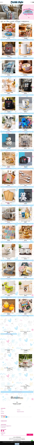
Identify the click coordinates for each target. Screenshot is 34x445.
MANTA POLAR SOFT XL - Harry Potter (25, 331)
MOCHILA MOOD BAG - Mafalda (8, 110)
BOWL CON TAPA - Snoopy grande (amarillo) (25, 239)
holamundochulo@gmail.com (6, 425)
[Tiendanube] (17, 437)
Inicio (1, 409)
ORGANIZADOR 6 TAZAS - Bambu (8, 92)
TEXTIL (4, 21)
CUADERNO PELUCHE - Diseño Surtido (9, 184)
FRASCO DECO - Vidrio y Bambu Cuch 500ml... (25, 294)
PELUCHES (8, 21)
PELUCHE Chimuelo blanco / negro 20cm (25, 202)
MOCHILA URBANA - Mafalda (8, 55)
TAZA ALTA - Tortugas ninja (9, 294)
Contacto (2, 411)
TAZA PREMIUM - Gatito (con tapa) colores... (25, 276)
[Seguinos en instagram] (1, 430)
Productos (18, 409)
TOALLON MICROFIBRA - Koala (9, 349)
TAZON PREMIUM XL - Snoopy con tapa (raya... (8, 37)
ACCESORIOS (12, 21)
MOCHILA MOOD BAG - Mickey (25, 92)
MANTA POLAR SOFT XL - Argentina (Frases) (8, 276)
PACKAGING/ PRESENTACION (25, 21)
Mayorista (2, 413)
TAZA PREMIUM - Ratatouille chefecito (25, 55)
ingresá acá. (23, 439)
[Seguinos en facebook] (3, 430)
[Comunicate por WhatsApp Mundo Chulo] (32, 441)
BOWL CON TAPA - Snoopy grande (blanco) (9, 147)
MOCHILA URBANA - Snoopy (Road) (25, 349)
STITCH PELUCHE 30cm (25, 129)
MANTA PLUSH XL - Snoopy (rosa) (8, 331)
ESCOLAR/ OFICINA (17, 21)
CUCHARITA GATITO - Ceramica (8, 129)
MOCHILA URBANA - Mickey (25, 147)
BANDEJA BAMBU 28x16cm (8, 202)
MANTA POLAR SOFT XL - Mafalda (8, 239)
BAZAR (2, 21)
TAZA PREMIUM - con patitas (25, 37)
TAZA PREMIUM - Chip (25, 110)
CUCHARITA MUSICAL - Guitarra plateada (25, 184)
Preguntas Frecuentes (20, 411)
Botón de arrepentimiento (17, 440)
